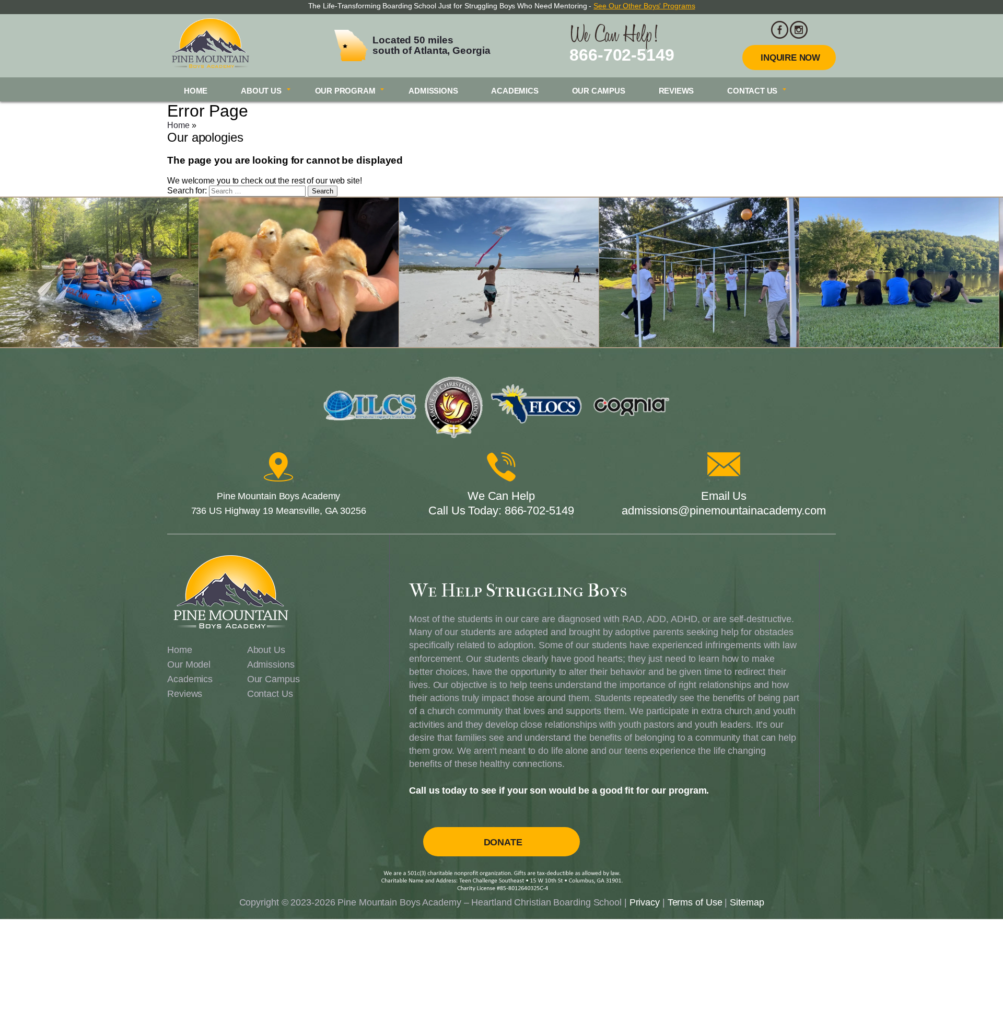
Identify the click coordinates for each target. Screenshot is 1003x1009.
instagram (799, 30)
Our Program (345, 90)
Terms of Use (695, 902)
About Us (261, 90)
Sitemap (747, 902)
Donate (503, 842)
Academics (514, 90)
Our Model (189, 664)
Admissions (433, 90)
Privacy (644, 902)
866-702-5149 (621, 54)
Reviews (676, 90)
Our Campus (598, 90)
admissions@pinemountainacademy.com (724, 510)
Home (195, 90)
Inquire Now (790, 58)
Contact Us (752, 90)
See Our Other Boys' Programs (644, 6)
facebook (780, 30)
